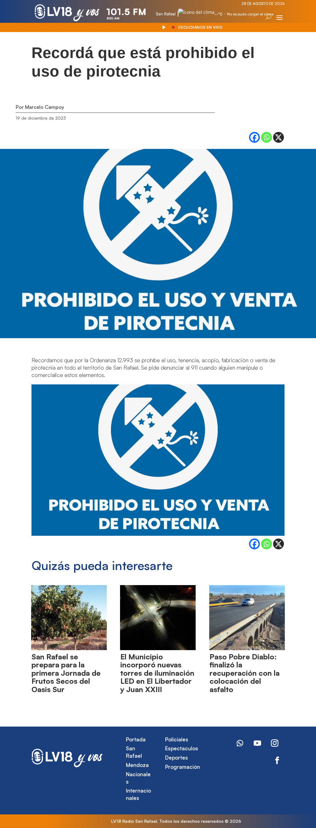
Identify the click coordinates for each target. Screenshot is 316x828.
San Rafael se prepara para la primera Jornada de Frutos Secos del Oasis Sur (66, 673)
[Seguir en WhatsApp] (240, 743)
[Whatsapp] (266, 137)
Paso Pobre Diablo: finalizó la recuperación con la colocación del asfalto (245, 673)
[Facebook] (254, 137)
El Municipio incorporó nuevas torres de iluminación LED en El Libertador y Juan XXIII (157, 673)
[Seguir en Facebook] (277, 760)
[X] (278, 137)
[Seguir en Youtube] (257, 743)
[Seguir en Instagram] (274, 743)
